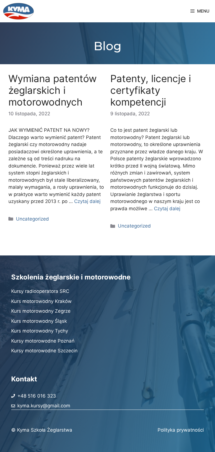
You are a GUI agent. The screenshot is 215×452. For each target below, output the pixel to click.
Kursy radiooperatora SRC (40, 291)
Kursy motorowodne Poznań (42, 341)
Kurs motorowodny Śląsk (39, 321)
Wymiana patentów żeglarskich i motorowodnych (52, 90)
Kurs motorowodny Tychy (39, 331)
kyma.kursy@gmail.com (43, 405)
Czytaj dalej (87, 201)
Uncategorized (32, 219)
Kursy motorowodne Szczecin (44, 350)
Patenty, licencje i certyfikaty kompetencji (150, 90)
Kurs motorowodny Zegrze (41, 311)
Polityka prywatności (181, 430)
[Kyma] (18, 11)
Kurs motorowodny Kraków (41, 301)
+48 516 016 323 (36, 396)
